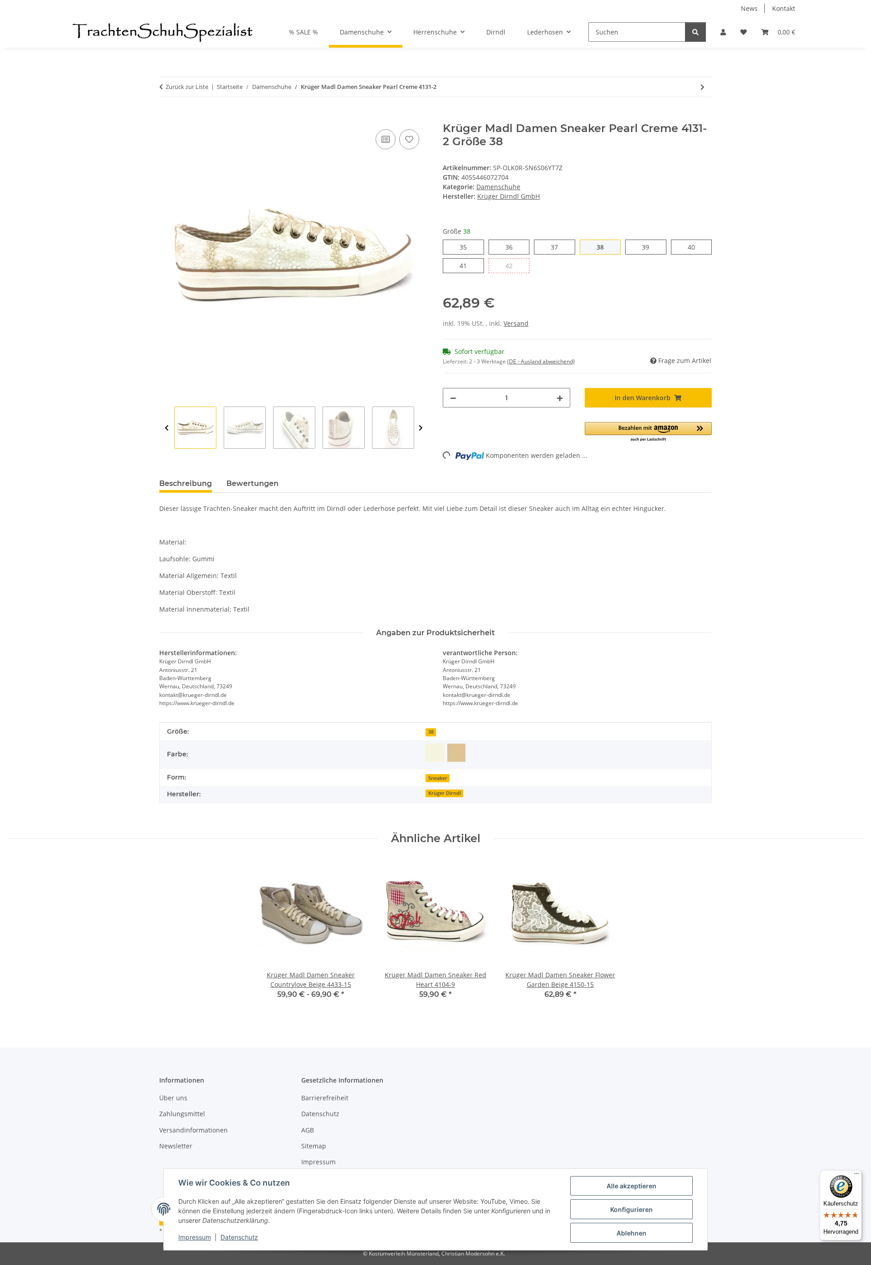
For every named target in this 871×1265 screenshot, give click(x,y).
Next (420, 428)
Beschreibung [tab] (185, 483)
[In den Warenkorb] (166, 117)
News (749, 8)
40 (695, 246)
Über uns (173, 1097)
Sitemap (313, 1146)
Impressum (194, 1237)
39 (649, 246)
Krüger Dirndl (444, 793)
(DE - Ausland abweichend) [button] (541, 361)
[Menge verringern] (453, 397)
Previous (166, 428)
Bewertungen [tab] (252, 483)
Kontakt (783, 8)
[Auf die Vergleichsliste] (386, 139)
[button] (723, 32)
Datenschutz (239, 1237)
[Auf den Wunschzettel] (409, 139)
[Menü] (856, 1175)
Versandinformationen (193, 1130)
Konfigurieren (631, 1209)
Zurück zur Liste (187, 87)
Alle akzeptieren (631, 1186)
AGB (307, 1130)
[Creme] (435, 753)
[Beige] (456, 753)
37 (558, 246)
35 (467, 246)
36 (512, 246)
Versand (516, 323)
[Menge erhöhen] (560, 397)
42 (512, 265)
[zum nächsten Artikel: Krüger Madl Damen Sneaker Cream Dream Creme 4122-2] (702, 87)
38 (604, 246)
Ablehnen (631, 1233)
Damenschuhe (498, 186)
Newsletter (175, 1146)
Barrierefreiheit (324, 1097)
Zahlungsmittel (182, 1113)
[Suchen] (695, 32)
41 (467, 265)
